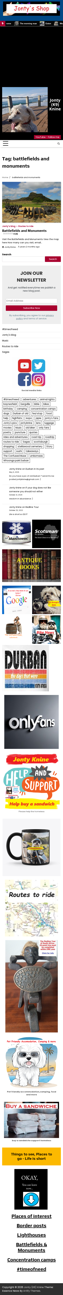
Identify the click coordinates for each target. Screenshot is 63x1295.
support (7, 451)
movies (7, 427)
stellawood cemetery (30, 446)
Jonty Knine (10, 247)
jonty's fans (51, 418)
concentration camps (43, 408)
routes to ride (11, 441)
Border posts (31, 1225)
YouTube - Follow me (47, 137)
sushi (19, 451)
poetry (7, 432)
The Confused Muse (14, 455)
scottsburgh (41, 441)
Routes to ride (25, 226)
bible (36, 404)
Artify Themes (31, 1291)
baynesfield (10, 404)
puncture (20, 432)
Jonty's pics (10, 423)
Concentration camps (31, 1259)
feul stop (37, 413)
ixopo (29, 418)
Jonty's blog (8, 226)
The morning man (13, 23)
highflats (17, 418)
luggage (49, 423)
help (5, 418)
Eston (33, 23)
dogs (6, 413)
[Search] (58, 143)
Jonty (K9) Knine (55, 104)
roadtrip (49, 437)
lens (38, 423)
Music (5, 340)
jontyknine (26, 423)
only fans (44, 427)
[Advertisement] (31, 57)
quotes (33, 432)
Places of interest (31, 1216)
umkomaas (36, 455)
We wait (48, 23)
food (49, 413)
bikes (46, 404)
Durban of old (20, 413)
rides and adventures (15, 437)
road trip (36, 437)
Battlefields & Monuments (31, 1247)
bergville (25, 404)
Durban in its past (35, 468)
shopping (8, 446)
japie (38, 418)
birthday (8, 408)
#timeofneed (10, 329)
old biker (30, 427)
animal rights (47, 399)
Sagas (5, 352)
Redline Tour (32, 507)
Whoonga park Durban (16, 460)
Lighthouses (31, 1235)
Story (49, 446)
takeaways (32, 451)
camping (22, 408)
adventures (29, 399)
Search (6, 254)
